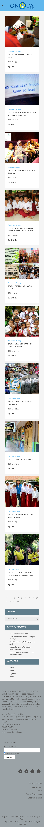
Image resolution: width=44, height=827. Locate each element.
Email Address (10, 746)
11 (11, 601)
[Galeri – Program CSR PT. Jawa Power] (22, 263)
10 (7, 601)
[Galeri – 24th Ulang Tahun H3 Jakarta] (22, 31)
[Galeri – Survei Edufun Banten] (22, 436)
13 (18, 601)
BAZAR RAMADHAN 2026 (19, 633)
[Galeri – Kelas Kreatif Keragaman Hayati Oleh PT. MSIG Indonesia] (22, 205)
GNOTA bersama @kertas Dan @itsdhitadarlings (20, 648)
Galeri (12, 671)
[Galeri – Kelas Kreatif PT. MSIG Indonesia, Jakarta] (22, 321)
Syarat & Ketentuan (34, 794)
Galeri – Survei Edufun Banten (20, 459)
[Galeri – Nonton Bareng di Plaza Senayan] (22, 147)
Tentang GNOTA (35, 783)
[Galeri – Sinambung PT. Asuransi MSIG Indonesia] (22, 491)
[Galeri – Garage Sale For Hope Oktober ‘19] (22, 378)
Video (12, 677)
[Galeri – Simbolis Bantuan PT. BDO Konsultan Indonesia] (22, 89)
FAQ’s (40, 791)
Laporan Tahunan (35, 798)
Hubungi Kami (36, 787)
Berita (12, 668)
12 (14, 601)
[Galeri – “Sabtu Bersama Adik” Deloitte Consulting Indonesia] (22, 549)
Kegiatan (13, 674)
